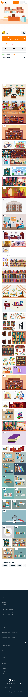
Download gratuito (14, 38)
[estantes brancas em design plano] (7, 571)
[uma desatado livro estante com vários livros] (13, 306)
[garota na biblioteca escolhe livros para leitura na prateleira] (13, 521)
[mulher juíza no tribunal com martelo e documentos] (13, 210)
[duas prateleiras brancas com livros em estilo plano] (8, 607)
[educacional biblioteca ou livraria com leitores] (7, 412)
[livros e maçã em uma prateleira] (18, 630)
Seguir (23, 33)
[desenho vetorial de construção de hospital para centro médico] (21, 161)
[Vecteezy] (2, 2)
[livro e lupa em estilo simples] (13, 656)
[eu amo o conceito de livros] (8, 595)
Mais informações (6, 56)
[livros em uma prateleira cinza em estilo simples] (8, 670)
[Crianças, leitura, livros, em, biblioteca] (13, 106)
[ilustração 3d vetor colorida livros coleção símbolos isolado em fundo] (8, 443)
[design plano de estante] (18, 153)
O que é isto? (13, 54)
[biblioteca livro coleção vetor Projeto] (7, 468)
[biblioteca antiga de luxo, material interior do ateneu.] (10, 551)
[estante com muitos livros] (7, 180)
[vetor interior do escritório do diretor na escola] (9, 170)
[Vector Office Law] (17, 432)
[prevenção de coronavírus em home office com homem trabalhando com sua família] (13, 240)
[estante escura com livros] (8, 682)
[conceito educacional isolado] (8, 498)
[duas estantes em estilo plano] (19, 571)
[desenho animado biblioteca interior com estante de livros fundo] (10, 488)
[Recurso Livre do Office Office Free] (6, 262)
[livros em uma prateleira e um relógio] (9, 643)
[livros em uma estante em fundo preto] (8, 583)
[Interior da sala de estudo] (20, 268)
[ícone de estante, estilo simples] (7, 374)
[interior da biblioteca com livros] (13, 91)
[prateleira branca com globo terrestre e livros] (8, 620)
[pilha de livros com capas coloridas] (8, 510)
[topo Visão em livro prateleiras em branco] (10, 292)
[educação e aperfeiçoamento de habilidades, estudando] (9, 423)
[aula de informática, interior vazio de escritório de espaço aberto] (9, 268)
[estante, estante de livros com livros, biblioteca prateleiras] (8, 363)
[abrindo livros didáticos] (8, 479)
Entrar (21, 2)
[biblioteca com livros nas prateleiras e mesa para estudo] (13, 200)
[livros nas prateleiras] (8, 632)
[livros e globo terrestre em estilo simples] (8, 559)
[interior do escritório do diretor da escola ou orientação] (13, 253)
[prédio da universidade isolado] (13, 224)
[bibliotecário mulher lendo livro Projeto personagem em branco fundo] (18, 477)
